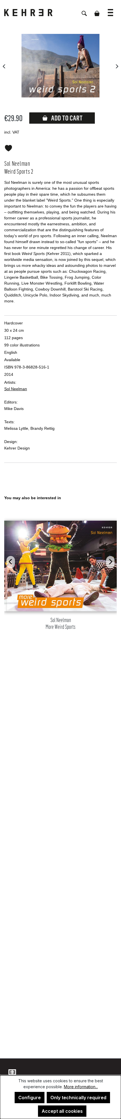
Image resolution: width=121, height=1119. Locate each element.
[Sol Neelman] (60, 65)
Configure (29, 1097)
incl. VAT (11, 132)
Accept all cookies (62, 1111)
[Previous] (4, 65)
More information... (81, 1086)
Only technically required (78, 1097)
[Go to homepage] (32, 12)
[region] (60, 590)
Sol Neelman (15, 389)
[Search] (84, 10)
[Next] (117, 65)
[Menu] (110, 10)
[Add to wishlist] (8, 147)
